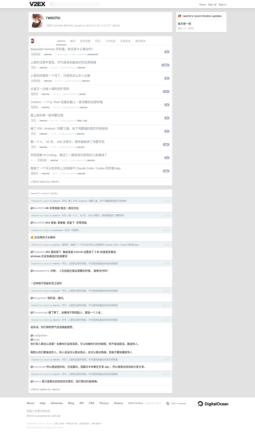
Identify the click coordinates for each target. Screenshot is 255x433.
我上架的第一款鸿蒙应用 (46, 115)
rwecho (61, 41)
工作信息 (110, 41)
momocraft (39, 366)
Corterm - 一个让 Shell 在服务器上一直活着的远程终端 (66, 102)
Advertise (57, 403)
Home (202, 4)
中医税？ (75, 230)
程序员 (34, 93)
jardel (82, 94)
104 (165, 65)
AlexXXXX (39, 208)
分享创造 (35, 54)
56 (166, 171)
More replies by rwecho (46, 389)
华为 (33, 67)
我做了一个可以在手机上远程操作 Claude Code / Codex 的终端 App (75, 168)
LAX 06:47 (84, 423)
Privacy (104, 403)
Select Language (177, 403)
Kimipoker (39, 252)
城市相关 (140, 41)
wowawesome (41, 270)
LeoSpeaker (40, 335)
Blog (71, 403)
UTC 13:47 (59, 423)
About (31, 403)
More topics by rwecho (45, 181)
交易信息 (125, 41)
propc (36, 339)
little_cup (82, 120)
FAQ (91, 403)
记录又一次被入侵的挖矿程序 (49, 89)
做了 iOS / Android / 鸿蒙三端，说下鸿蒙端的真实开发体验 (69, 128)
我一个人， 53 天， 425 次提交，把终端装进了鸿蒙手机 (67, 141)
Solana (118, 403)
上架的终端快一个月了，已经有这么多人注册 (60, 75)
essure (37, 381)
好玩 (97, 41)
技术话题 (85, 41)
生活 (67, 230)
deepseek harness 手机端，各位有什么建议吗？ (62, 49)
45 (166, 144)
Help (43, 403)
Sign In (222, 4)
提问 (72, 41)
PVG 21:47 (71, 423)
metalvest (92, 54)
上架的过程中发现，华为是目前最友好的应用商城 (63, 62)
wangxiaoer (40, 298)
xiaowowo (58, 230)
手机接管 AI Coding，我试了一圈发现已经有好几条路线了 (68, 155)
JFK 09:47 (96, 423)
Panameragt (40, 312)
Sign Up (212, 4)
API (81, 403)
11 (166, 91)
